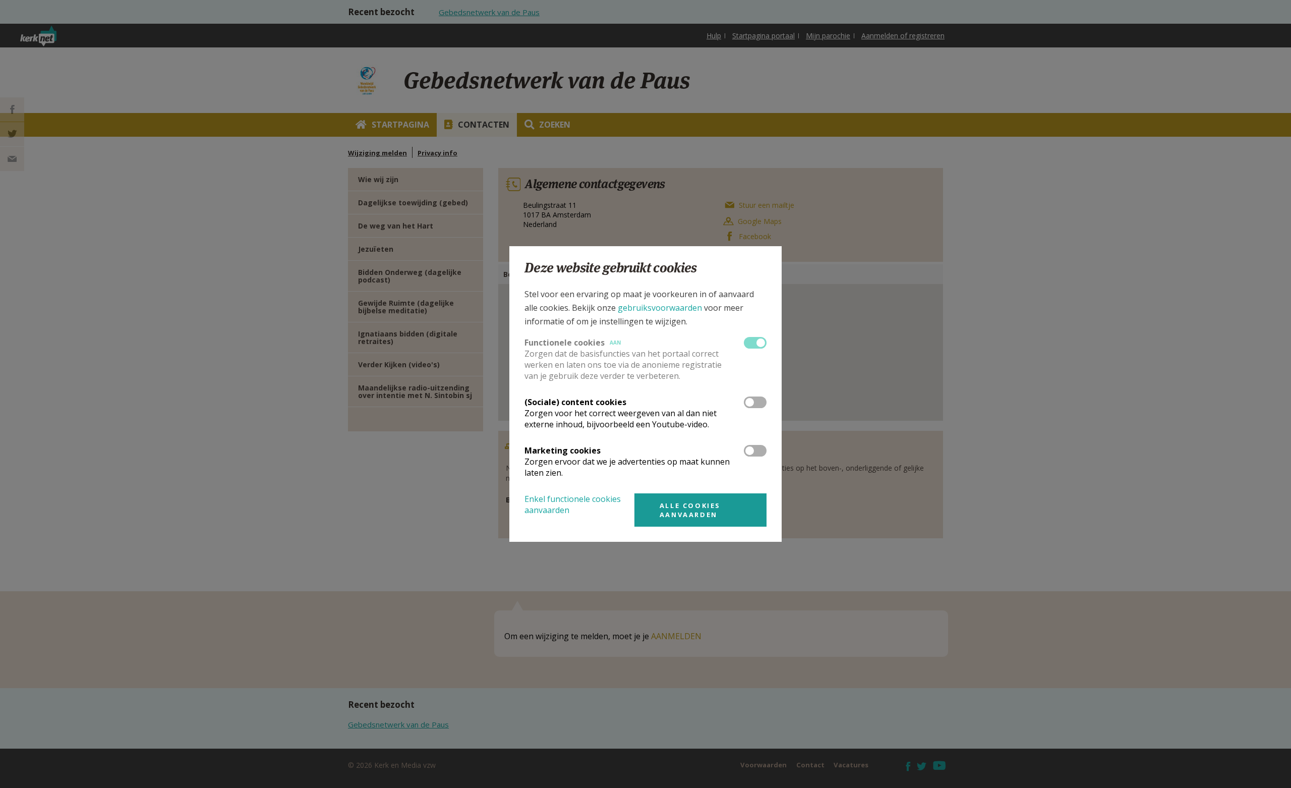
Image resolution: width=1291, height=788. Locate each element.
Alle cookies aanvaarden (690, 510)
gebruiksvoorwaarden (660, 307)
